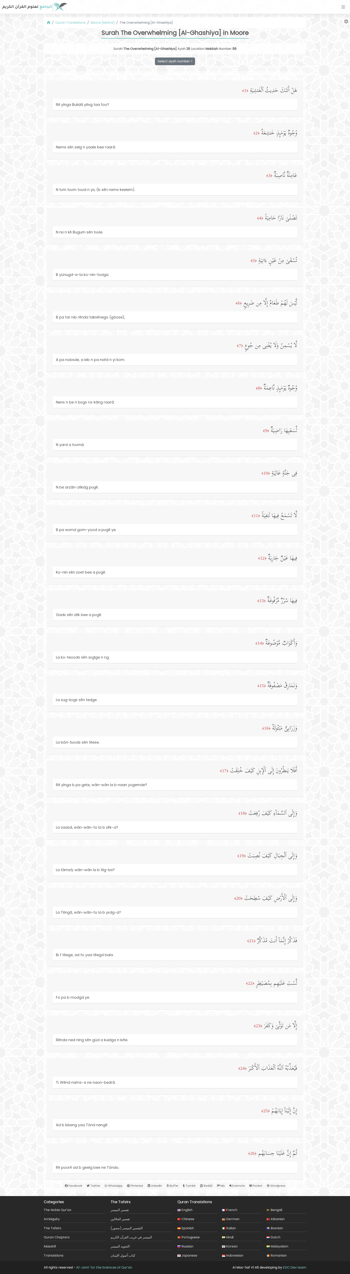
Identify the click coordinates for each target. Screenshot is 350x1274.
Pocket (257, 1186)
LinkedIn (156, 1186)
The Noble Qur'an (57, 1210)
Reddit (208, 1186)
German (232, 1219)
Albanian (277, 1219)
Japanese (189, 1255)
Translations (53, 1255)
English (186, 1210)
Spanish (187, 1228)
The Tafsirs (52, 1228)
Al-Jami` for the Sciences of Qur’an (104, 1267)
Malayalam (279, 1246)
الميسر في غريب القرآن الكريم (131, 1237)
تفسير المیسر (120, 1210)
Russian (187, 1246)
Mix (222, 1186)
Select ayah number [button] (174, 61)
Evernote (238, 1186)
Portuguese (190, 1237)
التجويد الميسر (120, 1246)
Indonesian (234, 1255)
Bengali (276, 1210)
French (231, 1210)
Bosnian (276, 1228)
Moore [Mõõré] (103, 22)
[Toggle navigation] (343, 7)
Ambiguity (52, 1219)
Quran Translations (70, 22)
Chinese (187, 1219)
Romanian (278, 1255)
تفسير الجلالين (120, 1219)
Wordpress (277, 1186)
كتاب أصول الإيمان (123, 1255)
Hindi (229, 1237)
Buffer (173, 1186)
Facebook (75, 1186)
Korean (231, 1246)
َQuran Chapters (57, 1237)
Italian (230, 1228)
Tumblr (190, 1186)
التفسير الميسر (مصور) (127, 1228)
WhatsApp (115, 1186)
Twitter (95, 1186)
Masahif (50, 1246)
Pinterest (136, 1186)
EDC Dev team (294, 1267)
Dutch (275, 1237)
